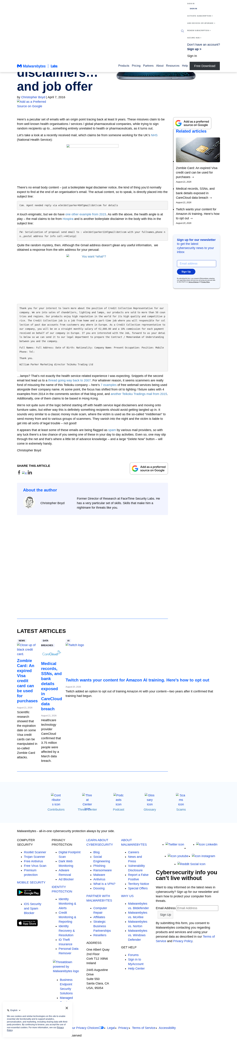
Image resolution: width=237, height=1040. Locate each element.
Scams (181, 809)
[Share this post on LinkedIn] (30, 473)
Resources (172, 65)
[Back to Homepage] (37, 67)
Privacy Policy (205, 282)
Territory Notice (138, 884)
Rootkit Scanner (35, 852)
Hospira (68, 219)
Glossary (150, 809)
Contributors (56, 809)
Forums (133, 955)
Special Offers (138, 888)
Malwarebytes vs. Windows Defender (137, 935)
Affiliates (99, 917)
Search (182, 31)
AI (68, 640)
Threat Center (87, 809)
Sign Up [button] (186, 271)
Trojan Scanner (34, 856)
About (159, 65)
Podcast (118, 809)
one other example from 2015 (85, 214)
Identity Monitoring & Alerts (67, 903)
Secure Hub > (194, 38)
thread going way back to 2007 (69, 380)
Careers (133, 852)
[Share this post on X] (25, 473)
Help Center (136, 968)
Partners (148, 65)
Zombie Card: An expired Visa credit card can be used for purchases (27, 680)
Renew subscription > (199, 30)
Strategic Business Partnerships (102, 926)
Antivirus (99, 879)
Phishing (99, 866)
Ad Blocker (66, 879)
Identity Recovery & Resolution (67, 930)
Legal (111, 1028)
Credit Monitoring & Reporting (67, 917)
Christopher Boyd (33, 97)
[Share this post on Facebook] (19, 473)
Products (123, 65)
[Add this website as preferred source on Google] (118, 103)
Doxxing (99, 888)
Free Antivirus (33, 861)
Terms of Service (193, 282)
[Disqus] (92, 563)
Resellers (99, 935)
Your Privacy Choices (84, 1028)
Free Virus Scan (35, 866)
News (22, 640)
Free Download (204, 66)
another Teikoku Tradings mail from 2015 (139, 394)
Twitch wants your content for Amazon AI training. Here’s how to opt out (137, 680)
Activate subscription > (200, 16)
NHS (154, 135)
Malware (99, 875)
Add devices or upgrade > (201, 23)
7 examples (109, 385)
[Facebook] (190, 848)
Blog (96, 852)
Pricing (136, 65)
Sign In (190, 4)
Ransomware (102, 870)
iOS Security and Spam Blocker (32, 908)
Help (185, 65)
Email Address (166, 908)
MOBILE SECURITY (31, 882)
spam (112, 430)
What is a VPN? (104, 884)
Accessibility (167, 1028)
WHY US (127, 896)
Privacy (123, 1028)
